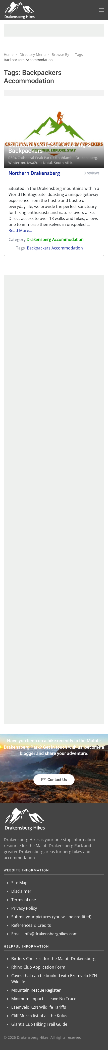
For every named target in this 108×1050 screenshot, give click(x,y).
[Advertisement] (54, 30)
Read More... (20, 230)
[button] (101, 10)
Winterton (16, 162)
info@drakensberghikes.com (51, 934)
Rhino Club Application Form (38, 967)
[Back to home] (20, 10)
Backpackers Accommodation (55, 248)
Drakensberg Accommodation (55, 239)
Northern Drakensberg (34, 173)
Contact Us (57, 780)
